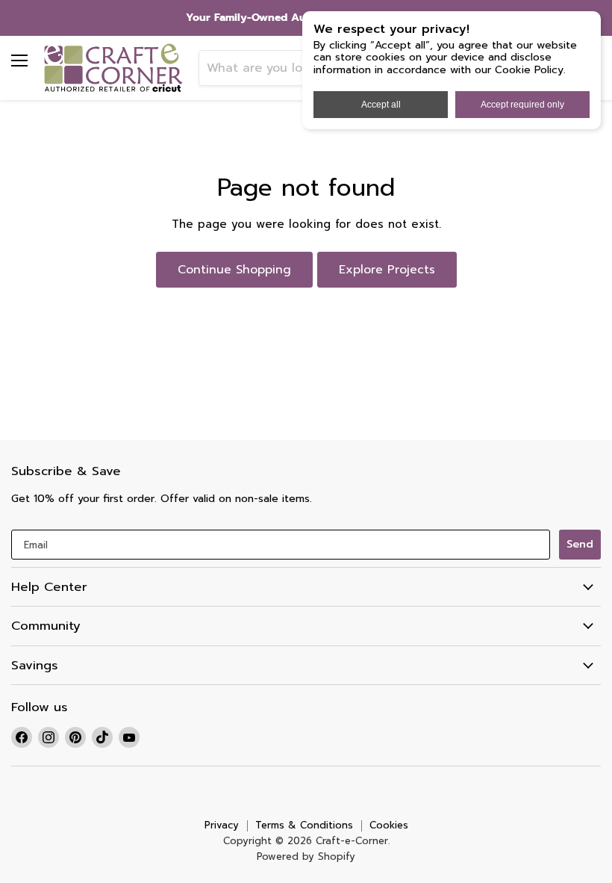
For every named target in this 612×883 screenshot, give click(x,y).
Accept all (381, 104)
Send (579, 544)
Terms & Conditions (304, 825)
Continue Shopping (234, 270)
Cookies (388, 825)
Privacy (221, 825)
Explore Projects (387, 270)
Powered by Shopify (306, 856)
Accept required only (522, 104)
